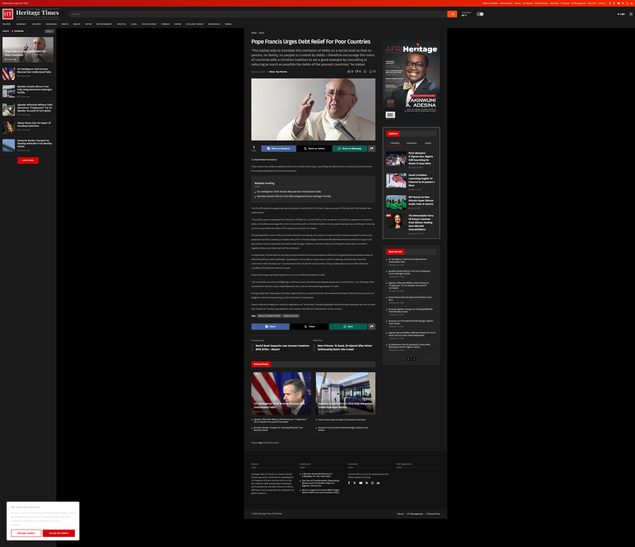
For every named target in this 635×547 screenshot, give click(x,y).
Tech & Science (149, 24)
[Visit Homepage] (30, 14)
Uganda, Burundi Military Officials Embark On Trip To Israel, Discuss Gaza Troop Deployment (412, 334)
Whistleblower (541, 3)
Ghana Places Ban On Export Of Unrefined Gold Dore (34, 124)
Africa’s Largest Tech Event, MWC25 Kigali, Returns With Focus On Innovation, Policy (320, 491)
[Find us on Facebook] (610, 3)
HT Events (565, 3)
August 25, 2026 (261, 412)
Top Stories (281, 71)
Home (254, 33)
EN (463, 15)
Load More (28, 160)
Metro (88, 24)
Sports (65, 24)
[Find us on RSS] (623, 3)
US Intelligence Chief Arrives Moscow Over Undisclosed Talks (34, 70)
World (228, 24)
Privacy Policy (433, 514)
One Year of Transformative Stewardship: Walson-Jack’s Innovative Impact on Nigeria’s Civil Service (320, 483)
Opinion (165, 24)
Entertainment (104, 24)
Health (76, 24)
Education (51, 24)
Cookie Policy (28, 525)
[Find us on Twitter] (614, 3)
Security (36, 24)
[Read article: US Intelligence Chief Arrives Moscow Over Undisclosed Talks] (281, 393)
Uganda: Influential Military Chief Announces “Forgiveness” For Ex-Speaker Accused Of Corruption (35, 107)
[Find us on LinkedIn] (632, 3)
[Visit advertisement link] (411, 80)
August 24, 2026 (397, 338)
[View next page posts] (414, 359)
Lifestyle (121, 24)
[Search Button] (452, 14)
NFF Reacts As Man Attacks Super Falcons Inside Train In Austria (421, 200)
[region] (43, 521)
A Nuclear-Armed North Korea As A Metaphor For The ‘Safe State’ (317, 475)
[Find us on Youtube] (618, 3)
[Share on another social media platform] (371, 148)
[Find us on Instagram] (627, 3)
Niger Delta (214, 24)
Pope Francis (291, 316)
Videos (518, 3)
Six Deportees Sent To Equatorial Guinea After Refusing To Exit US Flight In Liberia (409, 345)
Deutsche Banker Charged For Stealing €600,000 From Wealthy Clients (34, 143)
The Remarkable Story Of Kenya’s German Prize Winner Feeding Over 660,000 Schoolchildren (421, 222)
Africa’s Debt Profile (269, 316)
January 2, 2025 (258, 71)
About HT (592, 3)
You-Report (528, 3)
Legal (134, 24)
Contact (601, 3)
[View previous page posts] (408, 359)
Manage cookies (26, 533)
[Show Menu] (631, 14)
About (401, 514)
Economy (21, 24)
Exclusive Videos (194, 24)
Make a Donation (490, 3)
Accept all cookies (58, 533)
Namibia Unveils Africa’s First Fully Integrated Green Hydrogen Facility (34, 89)
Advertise (554, 3)
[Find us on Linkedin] (378, 483)
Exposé (177, 24)
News (261, 33)
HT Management (579, 3)
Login (622, 14)
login (260, 443)
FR (466, 15)
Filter (48, 31)
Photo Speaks (506, 3)
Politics (6, 24)
